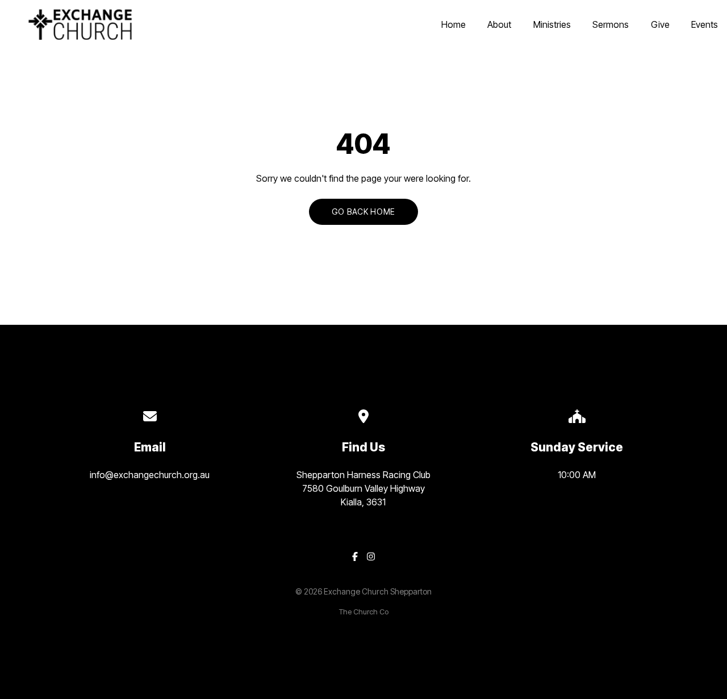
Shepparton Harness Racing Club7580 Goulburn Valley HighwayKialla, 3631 (363, 488)
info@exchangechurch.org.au (150, 474)
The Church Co (363, 612)
